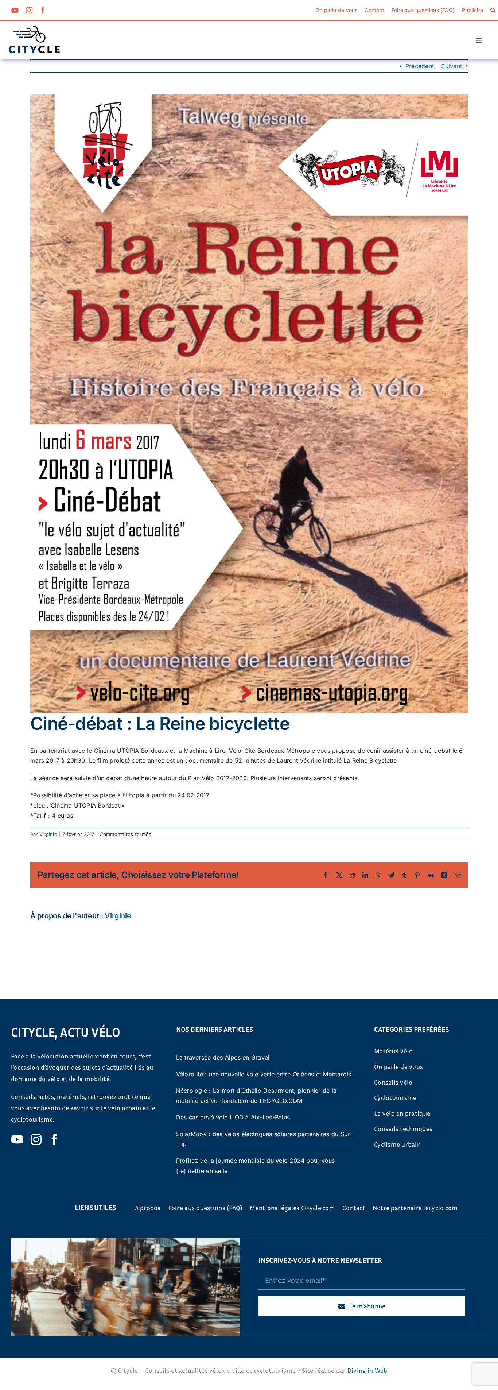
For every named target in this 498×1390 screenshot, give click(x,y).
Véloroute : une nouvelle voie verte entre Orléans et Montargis (263, 1074)
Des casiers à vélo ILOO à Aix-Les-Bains (233, 1117)
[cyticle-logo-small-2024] (34, 29)
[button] (492, 10)
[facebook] (43, 10)
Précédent (419, 66)
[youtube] (15, 10)
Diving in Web (367, 1370)
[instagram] (29, 10)
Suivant (451, 66)
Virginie (48, 834)
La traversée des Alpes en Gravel (223, 1057)
